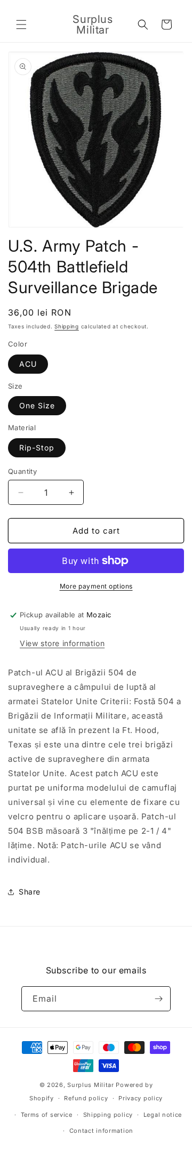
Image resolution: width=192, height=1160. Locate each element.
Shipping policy (108, 1114)
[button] (21, 24)
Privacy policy (140, 1098)
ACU (28, 363)
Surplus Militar (90, 1085)
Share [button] (30, 891)
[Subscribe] (158, 998)
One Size (37, 405)
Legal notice (162, 1114)
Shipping (66, 326)
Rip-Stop (36, 447)
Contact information (101, 1130)
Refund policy (86, 1098)
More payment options (96, 586)
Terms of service (47, 1114)
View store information (62, 643)
